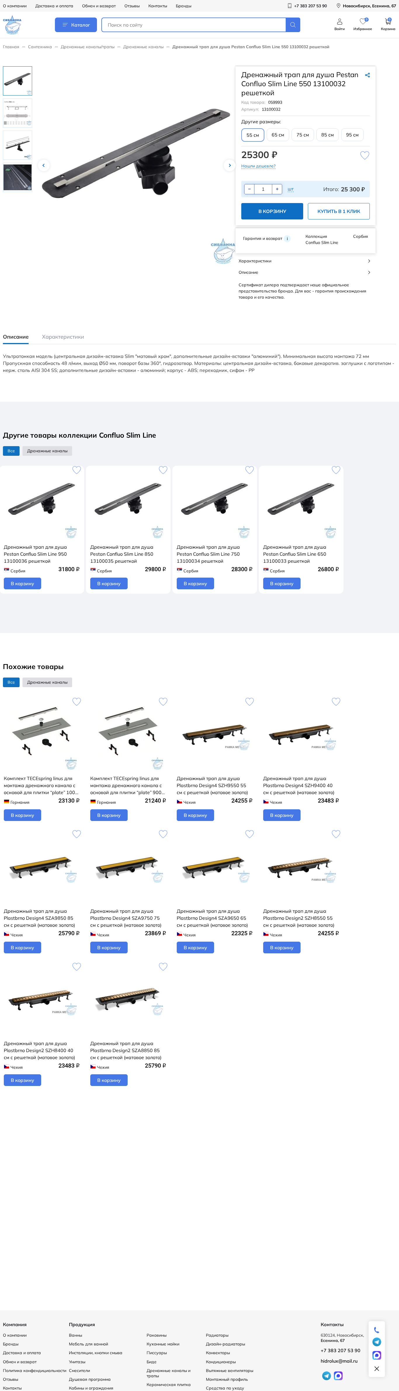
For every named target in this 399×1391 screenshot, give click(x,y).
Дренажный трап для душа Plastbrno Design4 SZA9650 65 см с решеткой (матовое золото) (212, 918)
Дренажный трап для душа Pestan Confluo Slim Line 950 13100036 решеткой (35, 554)
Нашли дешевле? (258, 166)
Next (229, 165)
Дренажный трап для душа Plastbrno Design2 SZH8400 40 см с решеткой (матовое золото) (39, 1050)
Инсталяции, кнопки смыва (95, 1352)
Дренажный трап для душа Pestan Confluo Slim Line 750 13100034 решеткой (208, 554)
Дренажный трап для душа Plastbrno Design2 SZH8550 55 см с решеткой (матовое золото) (298, 918)
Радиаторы (217, 1335)
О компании (15, 5)
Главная (11, 46)
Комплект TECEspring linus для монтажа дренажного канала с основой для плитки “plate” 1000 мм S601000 (41, 785)
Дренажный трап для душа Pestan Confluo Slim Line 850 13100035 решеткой (121, 554)
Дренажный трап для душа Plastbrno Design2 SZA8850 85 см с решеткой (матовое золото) (126, 1050)
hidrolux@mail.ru (339, 1361)
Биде (152, 1361)
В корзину (272, 211)
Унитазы (77, 1361)
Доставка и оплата (54, 5)
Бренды (183, 5)
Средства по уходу (225, 1388)
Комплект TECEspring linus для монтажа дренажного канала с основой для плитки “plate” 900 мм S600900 (126, 785)
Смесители (79, 1370)
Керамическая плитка (169, 1384)
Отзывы (132, 5)
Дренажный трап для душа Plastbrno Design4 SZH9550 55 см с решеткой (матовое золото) (212, 785)
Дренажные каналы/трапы (88, 46)
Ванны (75, 1335)
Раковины (156, 1335)
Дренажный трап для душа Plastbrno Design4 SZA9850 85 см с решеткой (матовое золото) (39, 918)
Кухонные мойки (163, 1344)
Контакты (157, 5)
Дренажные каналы (143, 46)
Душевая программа (90, 1379)
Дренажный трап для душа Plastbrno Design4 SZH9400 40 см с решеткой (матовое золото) (298, 785)
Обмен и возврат (99, 5)
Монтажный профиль (227, 1379)
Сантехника (40, 46)
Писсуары (157, 1352)
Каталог (80, 25)
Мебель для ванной (88, 1344)
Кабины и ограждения (91, 1388)
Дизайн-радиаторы (225, 1344)
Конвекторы (218, 1352)
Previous (44, 165)
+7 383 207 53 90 (340, 1350)
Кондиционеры (221, 1361)
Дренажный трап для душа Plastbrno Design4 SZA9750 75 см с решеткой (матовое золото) (126, 918)
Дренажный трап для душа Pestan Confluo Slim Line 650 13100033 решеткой (294, 554)
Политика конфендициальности (34, 1370)
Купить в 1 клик (339, 211)
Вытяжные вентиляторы (229, 1370)
